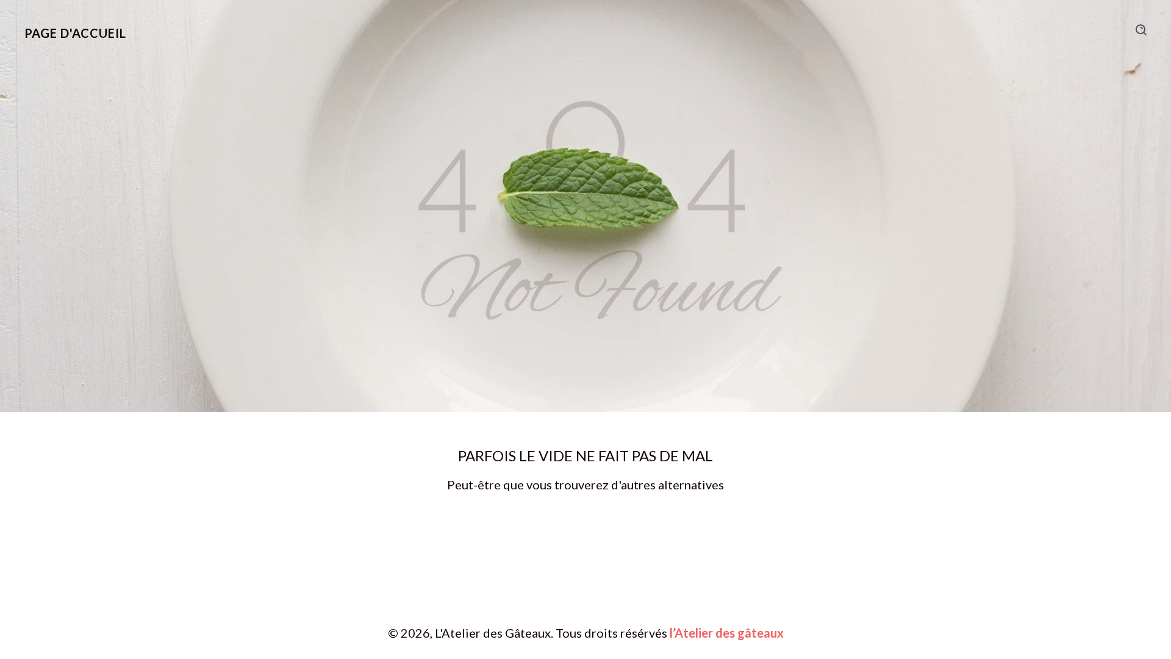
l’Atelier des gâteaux (727, 632)
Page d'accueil (75, 33)
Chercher (1141, 29)
